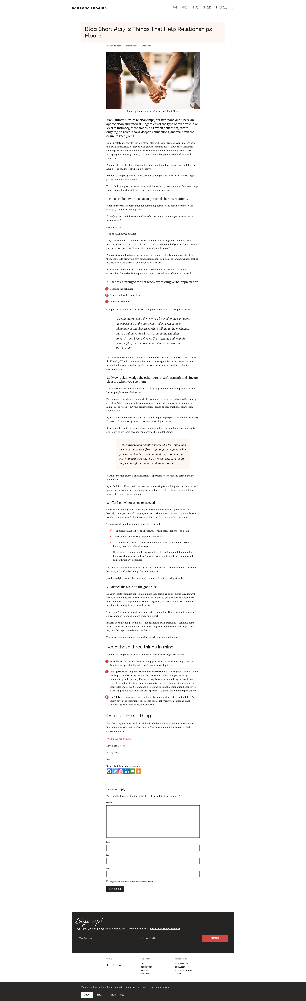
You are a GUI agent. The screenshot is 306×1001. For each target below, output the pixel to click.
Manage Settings (117, 995)
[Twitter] (115, 771)
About (185, 7)
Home (174, 7)
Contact (179, 973)
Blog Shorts (147, 46)
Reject (100, 995)
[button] (233, 8)
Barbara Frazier (89, 7)
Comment (109, 802)
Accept (87, 995)
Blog (195, 7)
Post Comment (115, 889)
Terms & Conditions (184, 970)
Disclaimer (180, 967)
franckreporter (144, 111)
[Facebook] (109, 771)
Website (108, 868)
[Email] (132, 771)
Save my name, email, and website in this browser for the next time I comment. (131, 882)
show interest (127, 458)
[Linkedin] (127, 771)
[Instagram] (121, 771)
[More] (138, 771)
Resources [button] (221, 7)
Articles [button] (207, 7)
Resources (145, 973)
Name (108, 842)
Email (108, 855)
